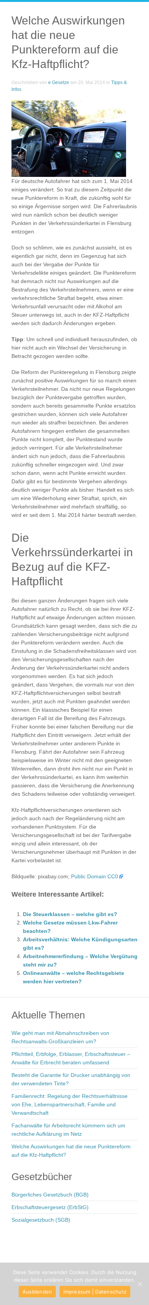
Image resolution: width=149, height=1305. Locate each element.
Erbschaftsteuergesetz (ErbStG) (50, 1207)
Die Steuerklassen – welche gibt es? (70, 914)
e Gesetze (58, 82)
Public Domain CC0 (94, 876)
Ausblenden (37, 1292)
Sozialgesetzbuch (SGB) (40, 1220)
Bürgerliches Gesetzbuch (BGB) (50, 1195)
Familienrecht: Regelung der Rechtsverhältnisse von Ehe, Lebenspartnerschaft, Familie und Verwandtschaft (69, 1104)
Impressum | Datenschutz (94, 1292)
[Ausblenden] (139, 1284)
